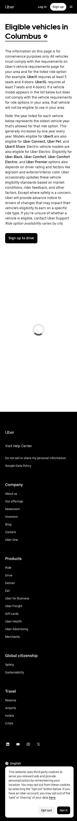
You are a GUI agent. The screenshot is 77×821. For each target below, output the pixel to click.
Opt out (46, 810)
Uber (9, 6)
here (52, 797)
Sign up (58, 7)
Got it (64, 810)
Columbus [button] (23, 36)
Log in (42, 7)
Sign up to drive (21, 238)
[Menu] (71, 7)
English (15, 763)
